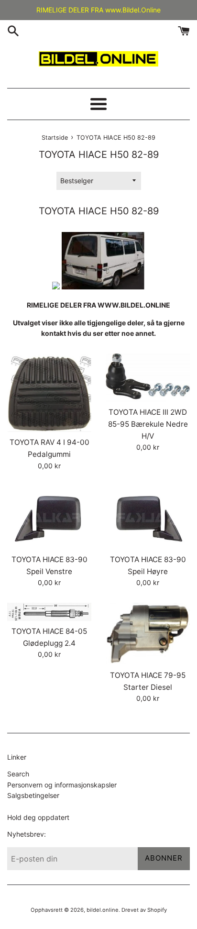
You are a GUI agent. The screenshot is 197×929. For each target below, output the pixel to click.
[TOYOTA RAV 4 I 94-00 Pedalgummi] (49, 393)
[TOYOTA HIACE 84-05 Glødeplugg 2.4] (49, 612)
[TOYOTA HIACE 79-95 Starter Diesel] (148, 634)
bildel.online (103, 910)
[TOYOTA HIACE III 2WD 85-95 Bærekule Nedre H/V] (148, 378)
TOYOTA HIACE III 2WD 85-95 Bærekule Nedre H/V (148, 424)
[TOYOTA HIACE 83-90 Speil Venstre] (49, 517)
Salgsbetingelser (33, 795)
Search (18, 774)
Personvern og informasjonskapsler (62, 785)
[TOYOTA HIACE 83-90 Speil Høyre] (148, 517)
